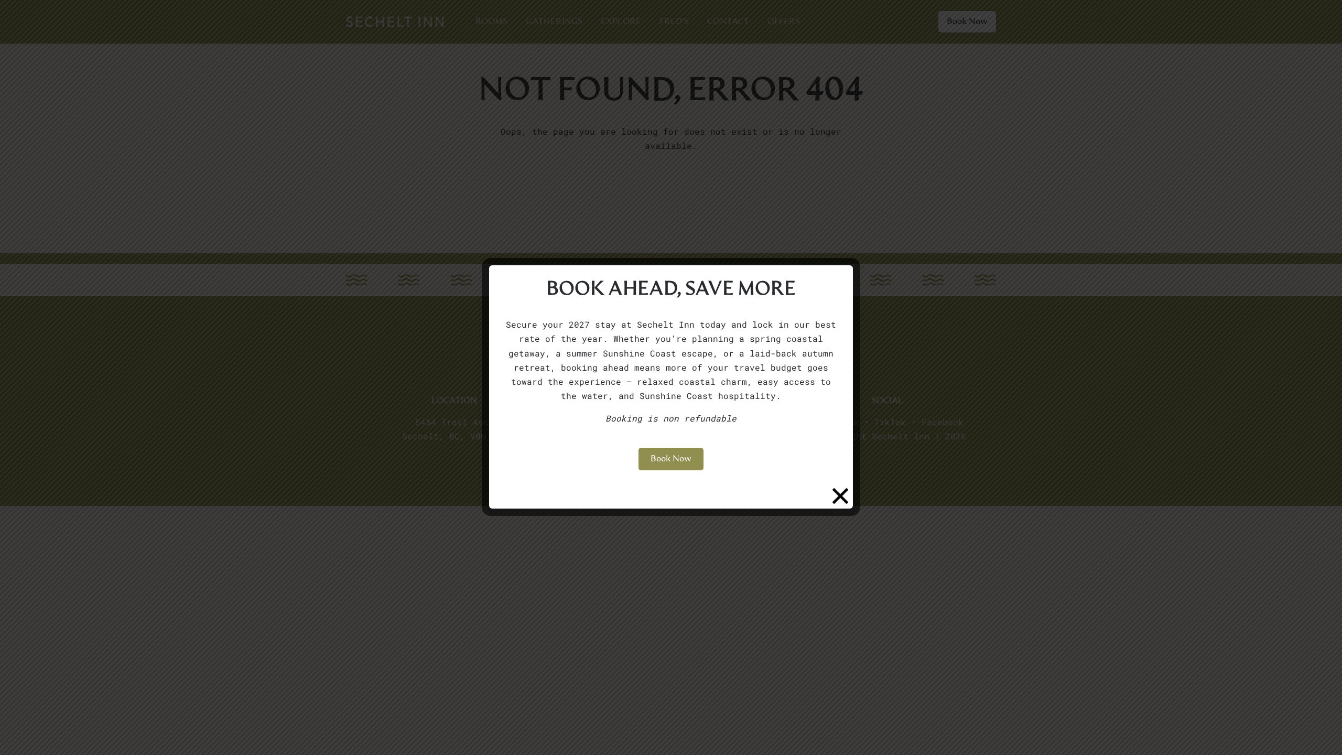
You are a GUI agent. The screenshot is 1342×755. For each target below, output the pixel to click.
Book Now (671, 459)
